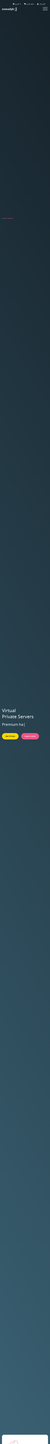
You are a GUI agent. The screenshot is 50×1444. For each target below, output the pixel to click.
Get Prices (10, 736)
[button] (4, 218)
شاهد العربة (30, 4)
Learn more (30, 736)
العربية (17, 4)
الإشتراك (42, 4)
